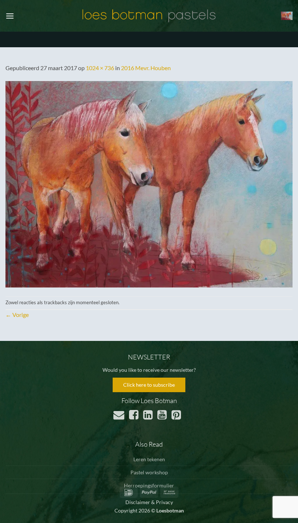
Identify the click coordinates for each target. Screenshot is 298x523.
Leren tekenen (149, 459)
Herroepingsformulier (149, 485)
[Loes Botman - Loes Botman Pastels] (149, 16)
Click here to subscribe (149, 385)
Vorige (17, 314)
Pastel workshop (149, 472)
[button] (9, 16)
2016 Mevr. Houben (146, 67)
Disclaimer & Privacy (149, 502)
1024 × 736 (100, 67)
